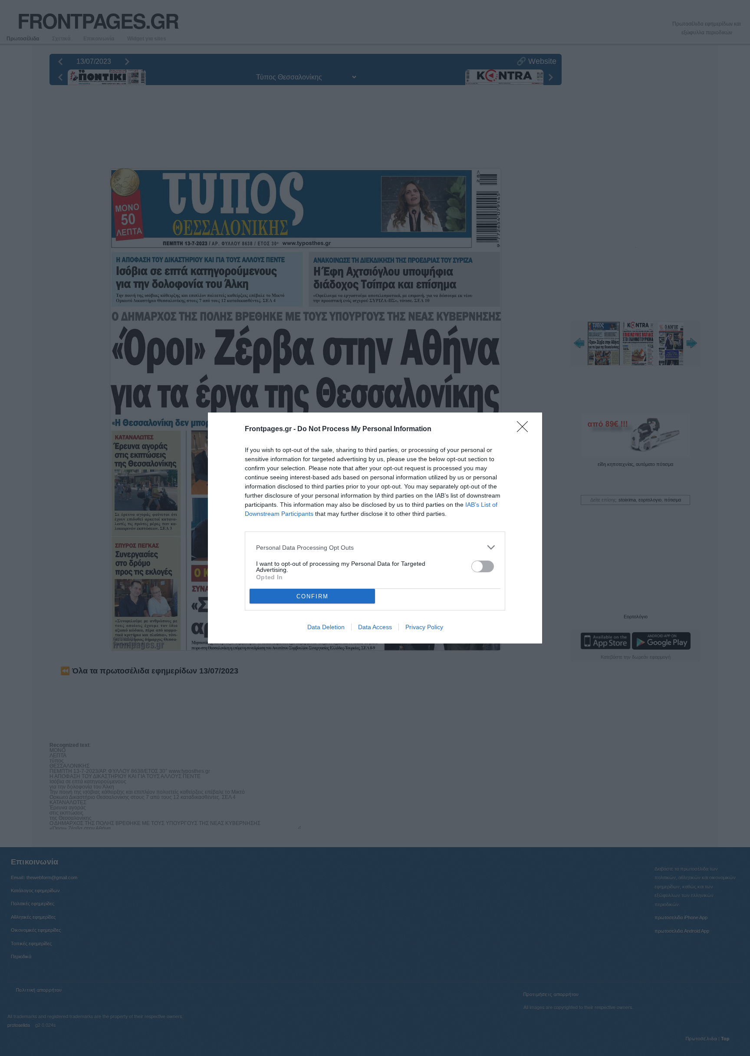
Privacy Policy (424, 627)
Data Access (375, 627)
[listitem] (375, 547)
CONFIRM (312, 596)
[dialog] (375, 528)
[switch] (482, 566)
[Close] (525, 429)
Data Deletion (326, 627)
